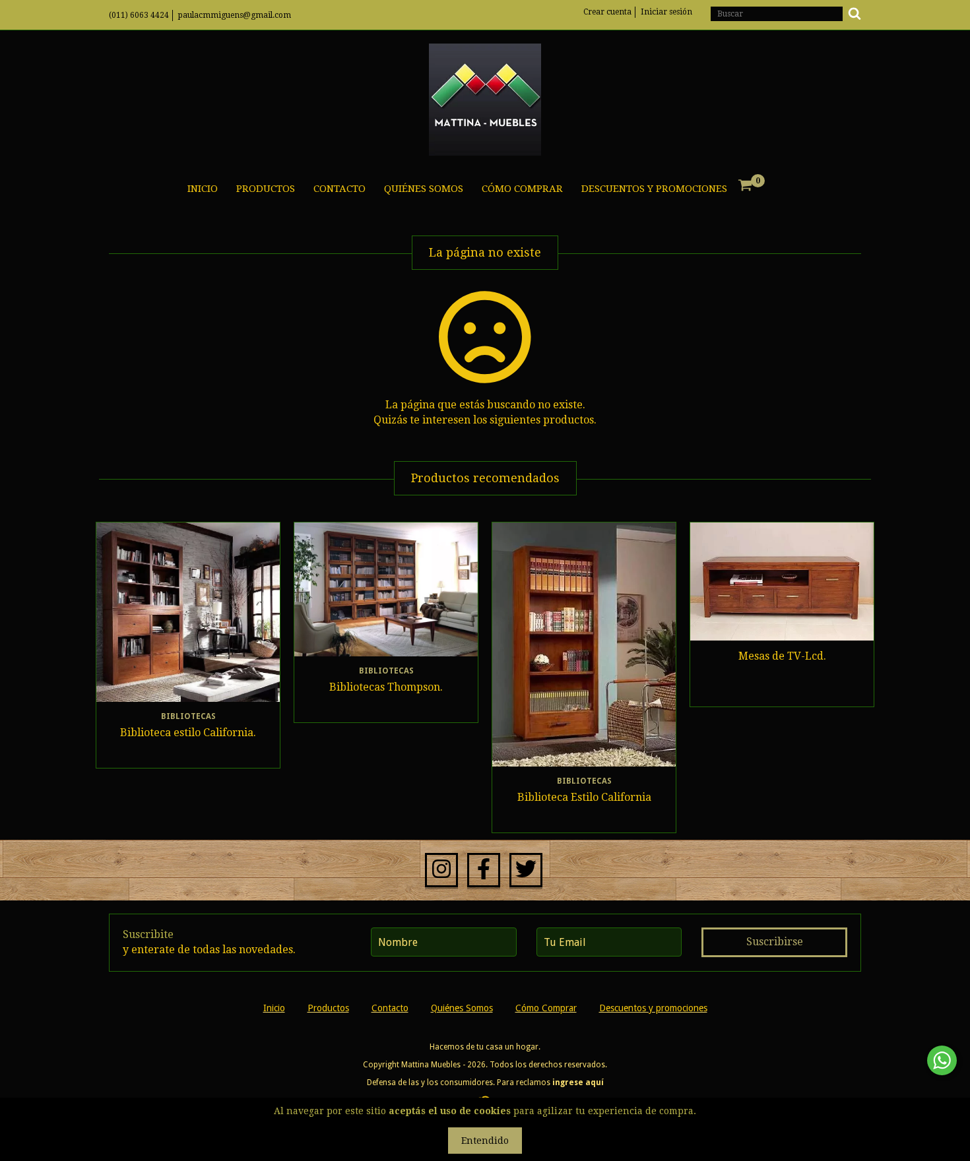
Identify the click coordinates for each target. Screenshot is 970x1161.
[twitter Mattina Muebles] (525, 870)
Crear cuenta (607, 11)
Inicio (202, 189)
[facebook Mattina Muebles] (483, 870)
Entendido (485, 1140)
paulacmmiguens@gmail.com (234, 15)
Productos (265, 189)
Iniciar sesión (666, 11)
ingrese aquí (578, 1082)
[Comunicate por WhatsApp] (942, 1060)
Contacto (339, 189)
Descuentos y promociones (654, 189)
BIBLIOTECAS (188, 716)
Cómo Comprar (522, 189)
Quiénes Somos (423, 189)
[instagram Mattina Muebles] (441, 870)
